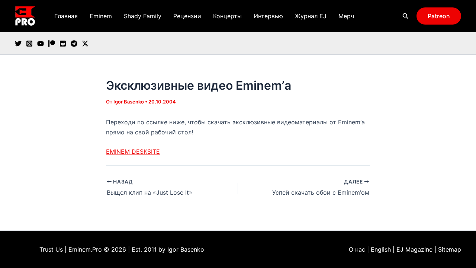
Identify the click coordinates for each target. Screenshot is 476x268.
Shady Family (142, 16)
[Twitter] (18, 43)
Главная (66, 16)
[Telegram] (74, 43)
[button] (405, 16)
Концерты (227, 16)
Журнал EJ (311, 16)
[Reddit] (63, 43)
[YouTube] (40, 43)
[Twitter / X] (85, 43)
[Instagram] (29, 43)
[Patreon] (51, 43)
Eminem (101, 16)
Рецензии (187, 16)
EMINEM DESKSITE (133, 151)
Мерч (346, 16)
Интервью (268, 16)
